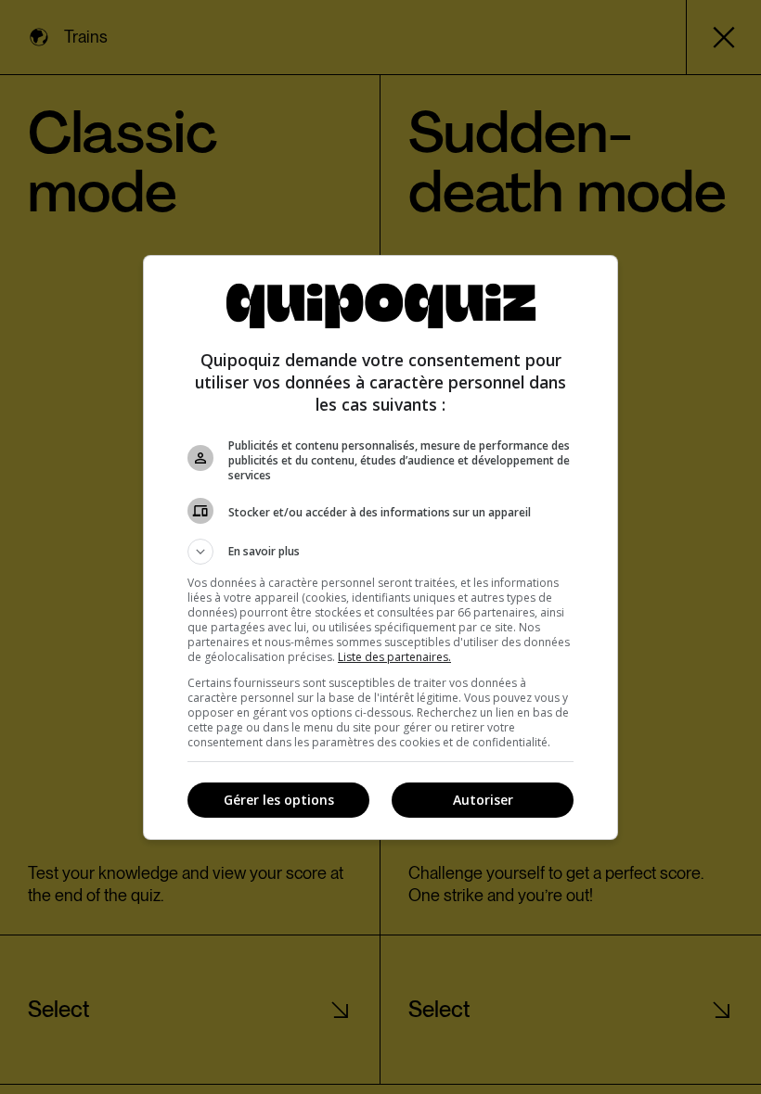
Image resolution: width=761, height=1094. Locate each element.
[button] (380, 552)
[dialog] (380, 547)
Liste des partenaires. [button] (394, 657)
